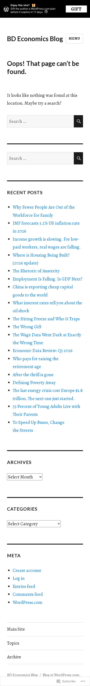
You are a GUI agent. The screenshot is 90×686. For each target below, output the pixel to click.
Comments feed (28, 594)
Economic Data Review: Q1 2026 (43, 350)
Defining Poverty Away (34, 382)
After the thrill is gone (33, 375)
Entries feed (24, 586)
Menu (74, 38)
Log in (18, 578)
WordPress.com (27, 602)
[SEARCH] (78, 121)
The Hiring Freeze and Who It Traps (46, 319)
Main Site (16, 629)
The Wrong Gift (27, 327)
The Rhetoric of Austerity (36, 271)
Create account (27, 570)
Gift (76, 9)
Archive (14, 657)
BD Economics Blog (35, 38)
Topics (13, 643)
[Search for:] (40, 121)
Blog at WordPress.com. (62, 674)
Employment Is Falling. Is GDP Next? (47, 279)
